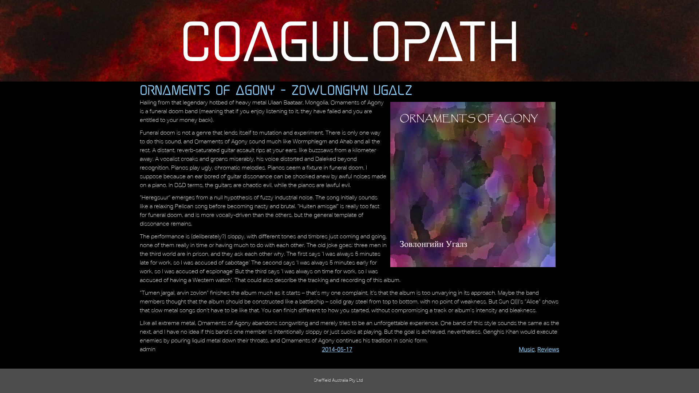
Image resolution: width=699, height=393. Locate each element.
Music (527, 349)
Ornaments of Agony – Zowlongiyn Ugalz (276, 90)
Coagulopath (349, 40)
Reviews (548, 349)
